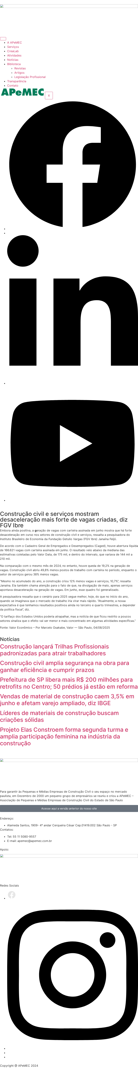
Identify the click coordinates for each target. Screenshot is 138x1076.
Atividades (14, 55)
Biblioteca (14, 64)
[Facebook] (72, 229)
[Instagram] (72, 1048)
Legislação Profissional (30, 77)
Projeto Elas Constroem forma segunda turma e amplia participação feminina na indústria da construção (64, 736)
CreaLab (13, 51)
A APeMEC (14, 42)
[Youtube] (72, 500)
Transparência (16, 81)
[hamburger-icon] (3, 38)
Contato (12, 85)
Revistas (20, 68)
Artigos (19, 72)
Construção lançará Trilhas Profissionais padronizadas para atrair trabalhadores (54, 650)
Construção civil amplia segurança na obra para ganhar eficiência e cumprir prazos (64, 666)
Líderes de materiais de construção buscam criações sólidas (59, 716)
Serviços (13, 47)
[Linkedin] (72, 383)
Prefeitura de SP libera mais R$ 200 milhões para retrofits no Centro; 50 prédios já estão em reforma (69, 683)
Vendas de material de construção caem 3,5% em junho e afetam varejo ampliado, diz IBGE (67, 700)
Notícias (12, 59)
